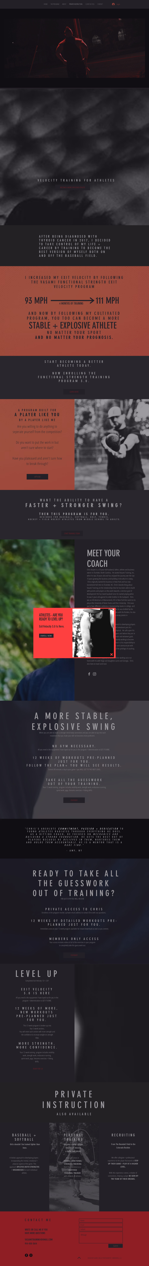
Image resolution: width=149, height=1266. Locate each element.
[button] (111, 654)
